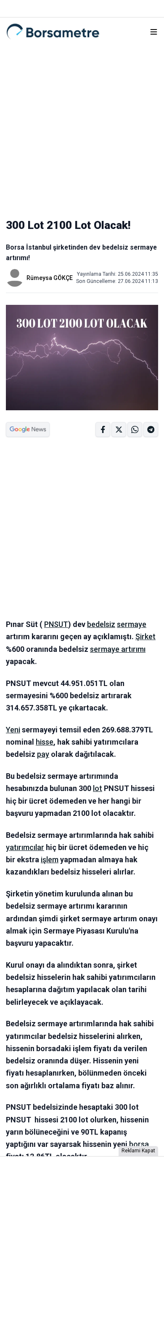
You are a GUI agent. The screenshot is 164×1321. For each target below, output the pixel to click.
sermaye (131, 624)
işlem (49, 859)
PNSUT (56, 624)
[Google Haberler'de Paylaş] (28, 429)
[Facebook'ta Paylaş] (102, 429)
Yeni (13, 729)
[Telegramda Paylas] (134, 429)
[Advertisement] (82, 128)
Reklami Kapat (138, 1151)
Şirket (145, 636)
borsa (139, 1144)
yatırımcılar (25, 847)
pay (43, 754)
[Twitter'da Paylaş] (118, 429)
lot (97, 788)
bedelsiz (101, 624)
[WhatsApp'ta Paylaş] (150, 429)
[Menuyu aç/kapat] (153, 31)
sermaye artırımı (117, 649)
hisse (44, 741)
